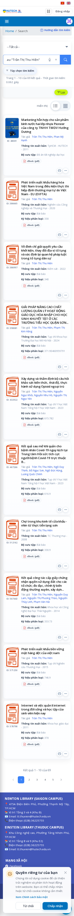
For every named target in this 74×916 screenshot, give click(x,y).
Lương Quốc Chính (31, 474)
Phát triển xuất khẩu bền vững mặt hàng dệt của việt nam (42, 651)
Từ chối (28, 906)
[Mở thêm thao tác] (65, 170)
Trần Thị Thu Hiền (42, 136)
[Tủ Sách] (48, 11)
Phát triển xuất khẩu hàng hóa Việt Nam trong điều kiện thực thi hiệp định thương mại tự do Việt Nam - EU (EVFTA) (45, 188)
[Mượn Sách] (69, 21)
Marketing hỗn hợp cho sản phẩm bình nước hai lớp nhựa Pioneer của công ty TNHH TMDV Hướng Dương (45, 126)
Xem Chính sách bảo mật (32, 897)
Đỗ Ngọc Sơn (36, 470)
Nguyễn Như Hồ (43, 395)
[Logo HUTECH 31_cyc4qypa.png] (12, 11)
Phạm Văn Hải (42, 601)
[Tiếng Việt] (62, 3)
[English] (68, 3)
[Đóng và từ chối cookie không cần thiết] (65, 873)
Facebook (16, 866)
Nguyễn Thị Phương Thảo (42, 598)
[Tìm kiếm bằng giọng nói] (49, 59)
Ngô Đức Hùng (53, 470)
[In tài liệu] (60, 170)
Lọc (63, 92)
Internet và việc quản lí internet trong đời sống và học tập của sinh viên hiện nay (43, 709)
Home (9, 31)
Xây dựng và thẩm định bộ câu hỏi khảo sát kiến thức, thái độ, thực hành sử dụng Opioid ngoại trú (45, 382)
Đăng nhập (63, 11)
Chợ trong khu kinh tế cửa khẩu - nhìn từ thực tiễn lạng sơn (44, 523)
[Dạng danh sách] (55, 105)
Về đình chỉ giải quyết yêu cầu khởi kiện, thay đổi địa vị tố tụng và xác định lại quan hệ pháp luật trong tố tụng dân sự (44, 252)
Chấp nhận (55, 906)
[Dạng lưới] (65, 105)
